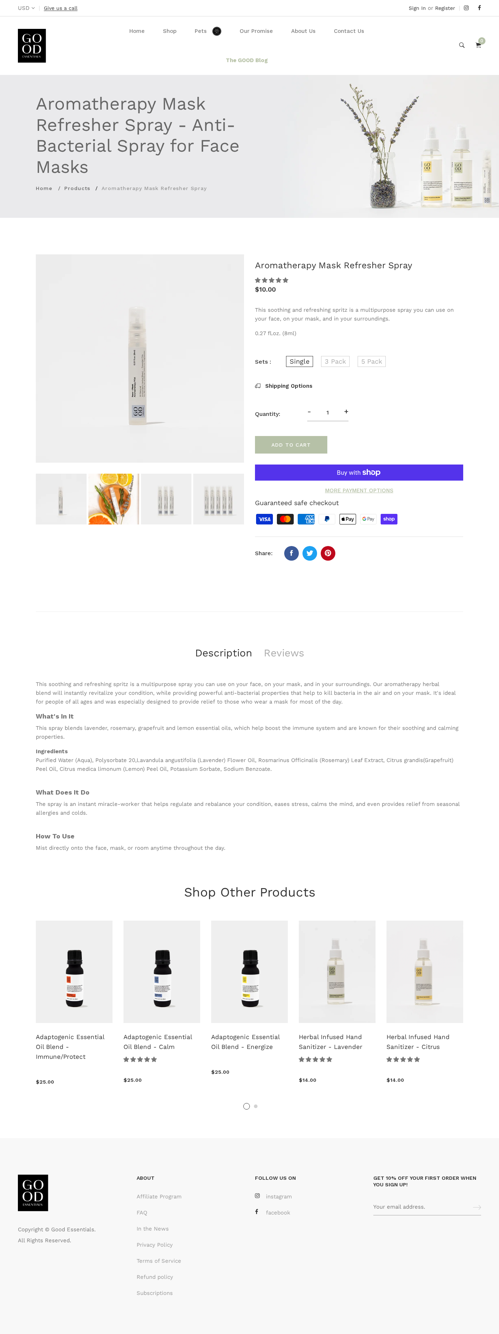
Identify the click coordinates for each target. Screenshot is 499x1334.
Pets (201, 31)
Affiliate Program (159, 1196)
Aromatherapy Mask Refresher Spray (74, 1041)
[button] (272, 280)
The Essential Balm (160, 1037)
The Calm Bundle (420, 1037)
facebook (278, 1212)
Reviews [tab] (284, 653)
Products (77, 188)
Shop (169, 31)
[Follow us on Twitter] (309, 553)
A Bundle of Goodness (252, 1037)
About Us (303, 31)
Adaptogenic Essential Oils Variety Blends (340, 1041)
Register (445, 8)
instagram (279, 1196)
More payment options (359, 490)
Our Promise (256, 31)
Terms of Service (159, 1261)
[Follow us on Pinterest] (328, 553)
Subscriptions (155, 1293)
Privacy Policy (155, 1245)
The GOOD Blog (247, 60)
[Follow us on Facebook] (291, 553)
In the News (153, 1228)
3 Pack (335, 361)
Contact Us (349, 31)
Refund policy (155, 1277)
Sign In (417, 8)
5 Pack (371, 361)
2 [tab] (255, 1106)
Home (137, 31)
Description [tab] (223, 653)
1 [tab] (246, 1106)
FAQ (142, 1212)
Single (299, 361)
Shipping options (287, 386)
